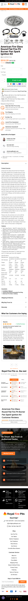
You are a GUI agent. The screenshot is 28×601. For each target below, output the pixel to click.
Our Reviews (14, 574)
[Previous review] (11, 364)
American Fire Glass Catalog (10, 293)
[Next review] (16, 364)
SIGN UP (23, 581)
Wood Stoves (14, 543)
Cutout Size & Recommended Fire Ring (13, 292)
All (5, 10)
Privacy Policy (14, 567)
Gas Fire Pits (14, 534)
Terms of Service (14, 572)
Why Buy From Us (8, 453)
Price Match (14, 560)
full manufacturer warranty (22, 505)
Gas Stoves (14, 546)
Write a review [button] (14, 422)
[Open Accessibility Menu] (3, 597)
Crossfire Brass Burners (14, 548)
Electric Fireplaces (14, 539)
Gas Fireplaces (14, 541)
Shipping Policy (14, 562)
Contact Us (14, 558)
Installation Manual (7, 291)
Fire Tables (14, 536)
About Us (14, 555)
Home (2, 10)
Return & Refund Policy (14, 565)
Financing (14, 570)
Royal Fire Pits (12, 596)
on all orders (9, 503)
